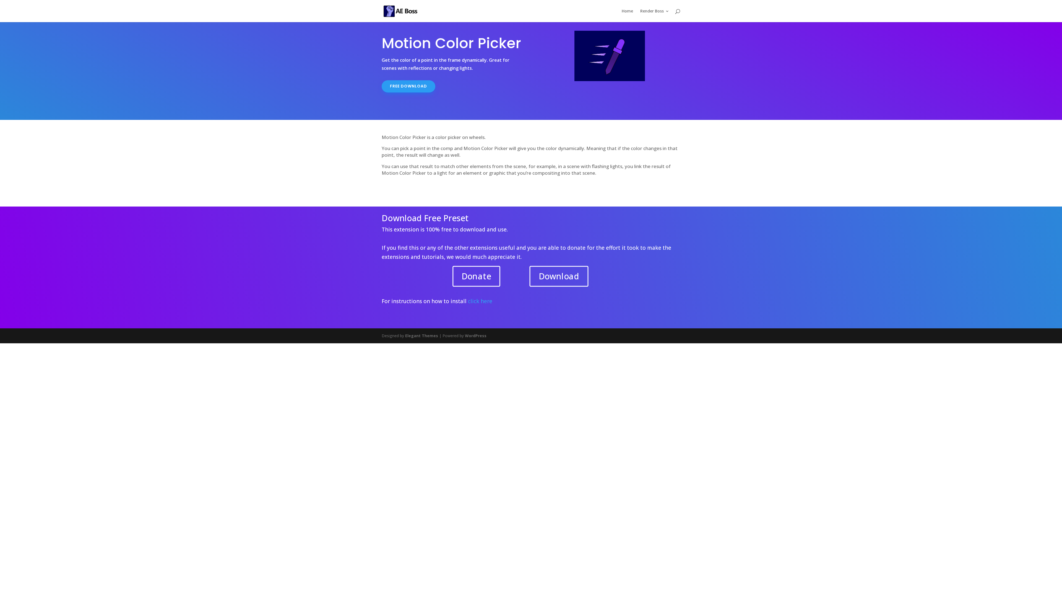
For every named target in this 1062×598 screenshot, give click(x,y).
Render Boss (652, 11)
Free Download (408, 86)
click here (480, 301)
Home (627, 11)
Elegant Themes (421, 335)
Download (558, 276)
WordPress (475, 335)
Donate (476, 276)
